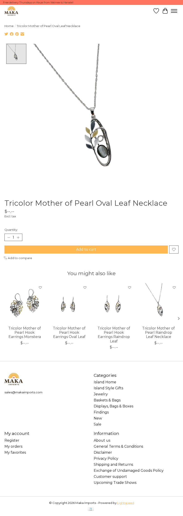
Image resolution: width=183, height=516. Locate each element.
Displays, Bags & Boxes (113, 406)
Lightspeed (125, 503)
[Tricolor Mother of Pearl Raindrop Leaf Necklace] (158, 303)
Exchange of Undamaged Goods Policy (129, 470)
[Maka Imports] (11, 10)
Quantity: (11, 229)
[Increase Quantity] (18, 237)
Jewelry (101, 394)
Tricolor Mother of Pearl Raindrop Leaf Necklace (158, 332)
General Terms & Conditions (118, 446)
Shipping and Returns (113, 464)
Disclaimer (103, 452)
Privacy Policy (106, 458)
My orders (13, 446)
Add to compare (20, 258)
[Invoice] (91, 509)
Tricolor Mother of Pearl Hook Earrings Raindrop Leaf (114, 334)
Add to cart (86, 249)
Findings (101, 412)
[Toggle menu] (174, 10)
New (98, 418)
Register (11, 440)
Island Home (105, 382)
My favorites (15, 452)
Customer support (110, 476)
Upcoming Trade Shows (115, 482)
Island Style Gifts (108, 388)
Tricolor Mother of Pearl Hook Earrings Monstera (24, 332)
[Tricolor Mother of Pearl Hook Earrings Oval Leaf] (69, 303)
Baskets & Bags (107, 400)
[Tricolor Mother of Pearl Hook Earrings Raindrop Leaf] (114, 303)
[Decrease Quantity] (9, 237)
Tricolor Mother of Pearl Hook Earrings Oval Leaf (69, 332)
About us (102, 440)
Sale (97, 424)
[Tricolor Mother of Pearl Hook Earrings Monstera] (24, 303)
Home (9, 26)
